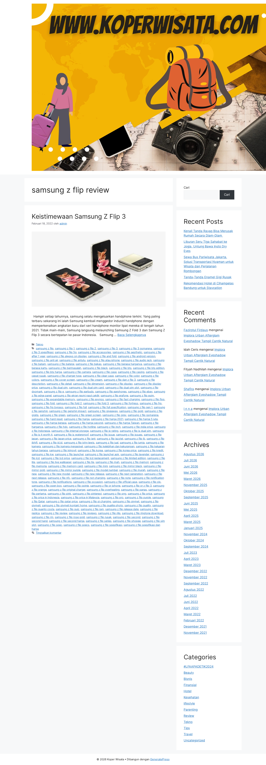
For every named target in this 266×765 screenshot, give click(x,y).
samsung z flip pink (59, 493)
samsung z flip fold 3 (96, 403)
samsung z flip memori (135, 462)
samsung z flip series (98, 520)
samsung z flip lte (83, 462)
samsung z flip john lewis (79, 442)
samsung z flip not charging (88, 477)
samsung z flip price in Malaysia (80, 497)
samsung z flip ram (92, 509)
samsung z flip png (114, 493)
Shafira (189, 389)
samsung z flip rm (42, 517)
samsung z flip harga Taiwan (122, 422)
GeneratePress (160, 759)
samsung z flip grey (114, 415)
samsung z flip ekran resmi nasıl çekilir (76, 395)
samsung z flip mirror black (125, 466)
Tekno (39, 344)
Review (189, 716)
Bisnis (188, 679)
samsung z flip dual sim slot (122, 387)
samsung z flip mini (96, 466)
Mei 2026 (190, 472)
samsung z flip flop (152, 399)
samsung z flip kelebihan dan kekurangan (109, 446)
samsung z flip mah (107, 462)
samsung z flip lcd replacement (90, 458)
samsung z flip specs (76, 524)
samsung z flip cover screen (58, 379)
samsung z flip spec (50, 524)
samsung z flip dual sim (53, 387)
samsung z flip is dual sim (135, 430)
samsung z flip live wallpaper (54, 462)
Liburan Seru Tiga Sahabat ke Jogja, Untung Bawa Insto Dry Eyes (205, 246)
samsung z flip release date (122, 509)
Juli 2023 (190, 552)
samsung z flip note (119, 477)
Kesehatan (191, 697)
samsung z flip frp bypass (47, 407)
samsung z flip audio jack (136, 360)
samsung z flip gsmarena (143, 415)
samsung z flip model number (100, 470)
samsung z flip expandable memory (53, 399)
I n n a (188, 409)
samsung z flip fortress (124, 403)
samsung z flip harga (77, 419)
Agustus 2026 (194, 454)
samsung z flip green (52, 415)
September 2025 (196, 497)
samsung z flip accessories (94, 352)
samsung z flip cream (89, 379)
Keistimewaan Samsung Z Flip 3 (79, 216)
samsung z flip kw (43, 454)
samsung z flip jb (134, 438)
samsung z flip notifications (55, 481)
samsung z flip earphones (111, 391)
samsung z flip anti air (45, 360)
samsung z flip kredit (150, 450)
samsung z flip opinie (76, 485)
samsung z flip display (119, 383)
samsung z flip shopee (127, 520)
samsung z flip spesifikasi (106, 524)
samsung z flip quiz (67, 509)
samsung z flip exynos (90, 399)
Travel (188, 734)
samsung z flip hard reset (47, 419)
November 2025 (195, 485)
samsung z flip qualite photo (105, 505)
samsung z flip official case (120, 481)
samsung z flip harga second (85, 422)
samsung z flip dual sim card (86, 387)
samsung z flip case (104, 371)
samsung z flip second (126, 517)
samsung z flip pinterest (87, 493)
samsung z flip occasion (88, 481)
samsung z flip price (140, 493)
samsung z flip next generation (124, 473)
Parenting (191, 709)
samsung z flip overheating (103, 489)
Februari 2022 (194, 620)
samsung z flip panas (134, 489)
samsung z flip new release (87, 473)
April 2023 (191, 559)
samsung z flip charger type (64, 375)
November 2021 (195, 632)
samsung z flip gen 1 (140, 407)
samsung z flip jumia (132, 442)
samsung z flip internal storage (70, 430)
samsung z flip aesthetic (127, 352)
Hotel (187, 691)
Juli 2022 (190, 596)
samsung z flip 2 (86, 348)
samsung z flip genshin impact (67, 411)
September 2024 (196, 546)
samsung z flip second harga (66, 520)
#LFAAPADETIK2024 (199, 666)
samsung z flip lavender (135, 454)
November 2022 (195, 577)
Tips (187, 728)
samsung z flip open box (47, 485)
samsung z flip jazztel (110, 438)
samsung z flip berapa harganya (122, 363)
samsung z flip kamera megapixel (62, 446)
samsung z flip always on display (67, 356)
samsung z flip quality (137, 505)
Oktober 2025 (194, 491)
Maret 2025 (192, 522)
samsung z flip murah (132, 470)
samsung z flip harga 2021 (107, 419)
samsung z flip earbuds (79, 391)
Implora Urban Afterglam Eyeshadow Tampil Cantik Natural (205, 355)
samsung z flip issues (129, 434)
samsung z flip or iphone (105, 485)
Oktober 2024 (194, 540)
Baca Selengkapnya (131, 335)
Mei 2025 (190, 509)
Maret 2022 (192, 614)
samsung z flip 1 (65, 348)
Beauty (189, 672)
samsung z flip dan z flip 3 (120, 379)
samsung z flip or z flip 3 (137, 485)
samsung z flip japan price (55, 438)
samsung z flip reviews (83, 513)
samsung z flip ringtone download (142, 513)
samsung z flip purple (138, 497)
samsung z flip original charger (66, 489)
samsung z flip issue (102, 434)
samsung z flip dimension (88, 383)
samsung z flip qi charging (95, 501)
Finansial (190, 685)
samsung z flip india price (137, 426)
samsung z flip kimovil (62, 450)
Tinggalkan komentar (48, 532)
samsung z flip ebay (140, 391)
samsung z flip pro (112, 497)
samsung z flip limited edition (128, 458)
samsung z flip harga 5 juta (141, 419)
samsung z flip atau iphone (103, 360)
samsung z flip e (54, 391)
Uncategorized (194, 740)
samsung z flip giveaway (103, 411)
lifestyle (189, 703)
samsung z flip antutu (72, 360)
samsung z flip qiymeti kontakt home (64, 505)
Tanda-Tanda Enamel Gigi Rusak (207, 277)
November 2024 (195, 534)
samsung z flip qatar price (62, 501)
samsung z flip (45, 348)
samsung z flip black (95, 367)
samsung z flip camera (77, 371)
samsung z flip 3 (108, 348)
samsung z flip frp (151, 403)
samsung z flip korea (90, 450)
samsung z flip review (54, 513)
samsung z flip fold (43, 403)
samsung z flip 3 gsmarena (135, 348)
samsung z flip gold (131, 411)
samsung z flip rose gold (70, 517)
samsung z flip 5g (66, 352)
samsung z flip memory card (65, 466)
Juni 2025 (191, 503)
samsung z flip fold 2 (69, 403)
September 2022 (196, 583)
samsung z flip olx (150, 481)
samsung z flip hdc (56, 426)
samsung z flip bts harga (47, 371)
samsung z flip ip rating (104, 430)
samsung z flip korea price (120, 450)
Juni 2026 (191, 466)
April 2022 (191, 608)
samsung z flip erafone (114, 395)
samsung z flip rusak (98, 517)
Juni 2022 (191, 602)
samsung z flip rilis (109, 513)
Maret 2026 (192, 479)
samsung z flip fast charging (122, 399)
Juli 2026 (190, 460)
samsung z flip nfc (59, 477)
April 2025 (191, 516)
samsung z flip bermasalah (64, 367)
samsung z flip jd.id (50, 442)
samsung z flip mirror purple (64, 470)
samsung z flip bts (120, 367)
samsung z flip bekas (89, 363)
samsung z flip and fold (102, 356)
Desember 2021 (195, 626)
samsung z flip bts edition (148, 367)
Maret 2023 (192, 565)
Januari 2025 (193, 528)
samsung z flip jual (107, 442)
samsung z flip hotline (82, 426)
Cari (186, 187)
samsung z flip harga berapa (49, 422)
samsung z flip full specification (107, 407)
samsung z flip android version (136, 356)
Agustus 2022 (194, 589)
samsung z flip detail (59, 383)
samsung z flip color (127, 375)
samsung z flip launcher (69, 454)
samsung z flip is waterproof (71, 434)
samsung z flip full (76, 407)
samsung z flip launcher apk (102, 454)
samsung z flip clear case (98, 375)
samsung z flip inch (109, 426)
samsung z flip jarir (84, 438)
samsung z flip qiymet (126, 501)
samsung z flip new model (54, 473)
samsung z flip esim (142, 395)
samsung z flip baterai (60, 363)
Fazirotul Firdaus (196, 330)
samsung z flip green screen (84, 415)
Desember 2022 (195, 571)
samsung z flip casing (131, 371)
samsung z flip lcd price (55, 458)
